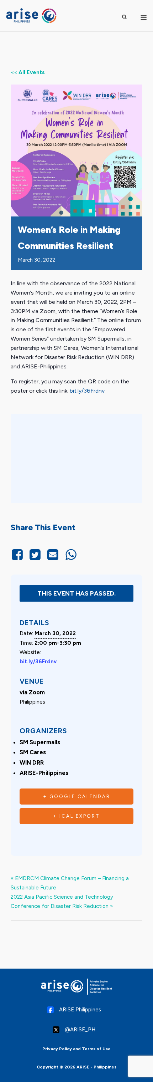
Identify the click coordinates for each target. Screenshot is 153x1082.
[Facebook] (18, 555)
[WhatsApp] (71, 555)
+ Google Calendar (76, 796)
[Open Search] (124, 17)
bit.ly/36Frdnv (87, 390)
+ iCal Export (76, 816)
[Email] (53, 555)
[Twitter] (35, 555)
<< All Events (28, 72)
